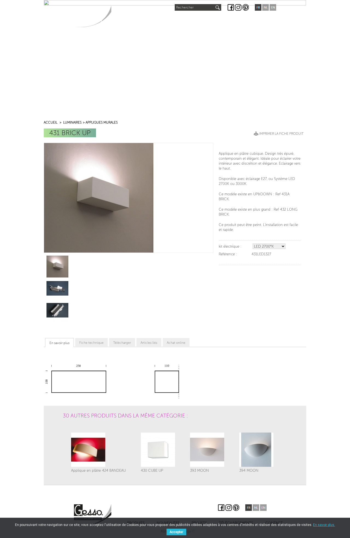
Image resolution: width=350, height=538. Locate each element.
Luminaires (72, 122)
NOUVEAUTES (158, 18)
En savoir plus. (324, 525)
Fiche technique (91, 343)
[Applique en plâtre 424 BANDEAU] (98, 450)
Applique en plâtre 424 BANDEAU (98, 470)
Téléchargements (223, 19)
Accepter (176, 532)
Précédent (70, 430)
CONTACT (260, 19)
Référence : (228, 254)
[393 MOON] (207, 450)
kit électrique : (230, 246)
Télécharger (122, 343)
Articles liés (149, 343)
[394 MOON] (256, 450)
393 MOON (199, 470)
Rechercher (185, 7)
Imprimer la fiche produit (281, 134)
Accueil (50, 122)
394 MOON (248, 470)
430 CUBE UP (152, 470)
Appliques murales (102, 122)
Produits (126, 19)
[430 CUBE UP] (158, 450)
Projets (187, 19)
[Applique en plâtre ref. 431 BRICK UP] (57, 266)
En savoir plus (59, 343)
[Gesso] (92, 16)
